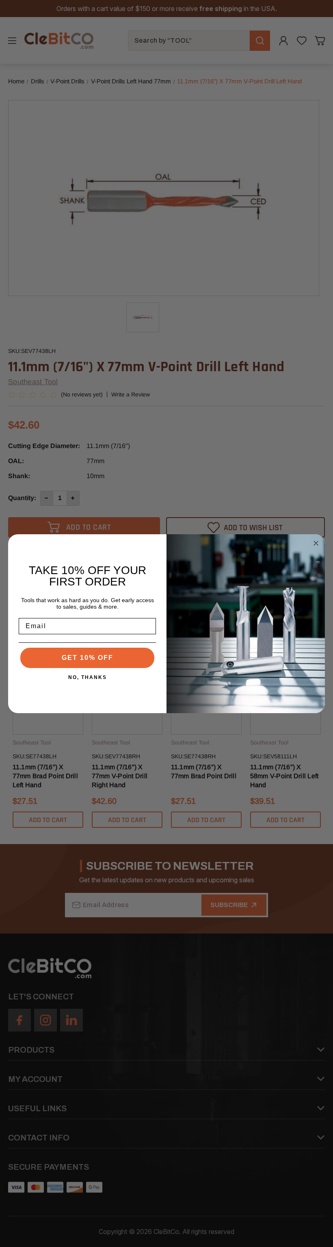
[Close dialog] (316, 543)
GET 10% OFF (87, 657)
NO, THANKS (87, 677)
